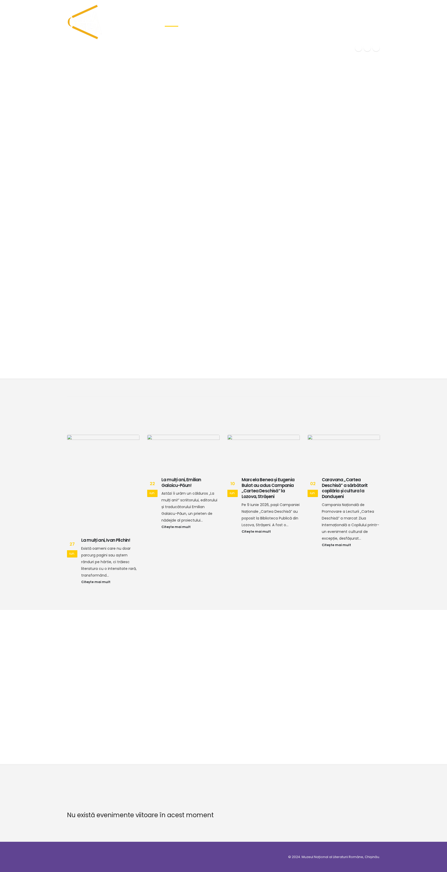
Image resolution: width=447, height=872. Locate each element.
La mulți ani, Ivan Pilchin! (105, 540)
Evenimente (250, 22)
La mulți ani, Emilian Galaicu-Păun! (181, 482)
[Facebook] (358, 47)
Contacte (361, 22)
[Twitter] (367, 47)
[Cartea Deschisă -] (85, 22)
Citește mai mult (96, 582)
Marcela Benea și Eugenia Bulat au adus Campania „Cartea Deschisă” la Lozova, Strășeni (268, 488)
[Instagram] (376, 47)
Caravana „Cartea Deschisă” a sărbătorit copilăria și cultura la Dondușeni (345, 488)
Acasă (171, 22)
